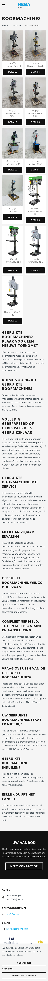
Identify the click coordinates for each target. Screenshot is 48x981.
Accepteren (24, 963)
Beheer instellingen (24, 975)
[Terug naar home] (24, 5)
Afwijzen (7, 969)
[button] (3, 5)
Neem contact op (24, 866)
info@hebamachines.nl (17, 929)
